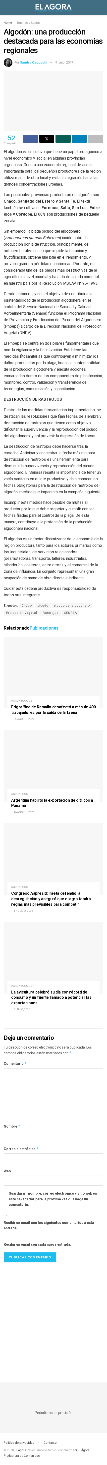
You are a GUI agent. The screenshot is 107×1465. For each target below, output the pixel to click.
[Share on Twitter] (46, 139)
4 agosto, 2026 (23, 910)
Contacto (50, 1442)
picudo (43, 605)
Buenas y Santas (29, 23)
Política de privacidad (19, 1442)
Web (7, 1171)
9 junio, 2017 (64, 62)
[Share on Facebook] (30, 139)
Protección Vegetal (21, 613)
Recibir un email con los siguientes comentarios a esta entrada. (49, 1225)
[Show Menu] (6, 7)
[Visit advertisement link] (53, 1317)
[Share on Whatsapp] (63, 139)
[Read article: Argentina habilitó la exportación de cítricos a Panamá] (53, 766)
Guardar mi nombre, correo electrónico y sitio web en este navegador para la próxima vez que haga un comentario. (53, 1199)
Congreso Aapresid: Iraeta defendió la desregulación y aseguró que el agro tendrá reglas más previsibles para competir (51, 898)
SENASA (70, 613)
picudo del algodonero (72, 605)
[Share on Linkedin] (79, 139)
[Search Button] (101, 7)
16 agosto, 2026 (23, 812)
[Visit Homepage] (53, 8)
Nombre (12, 1126)
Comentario (15, 1063)
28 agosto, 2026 (23, 719)
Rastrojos (50, 613)
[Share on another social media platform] (95, 139)
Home (8, 23)
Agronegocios (21, 700)
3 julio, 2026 (21, 1009)
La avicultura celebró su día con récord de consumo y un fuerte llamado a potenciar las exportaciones (51, 997)
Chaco (27, 605)
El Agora (21, 1450)
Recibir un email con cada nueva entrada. (37, 1244)
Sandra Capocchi (33, 62)
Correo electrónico (21, 1148)
